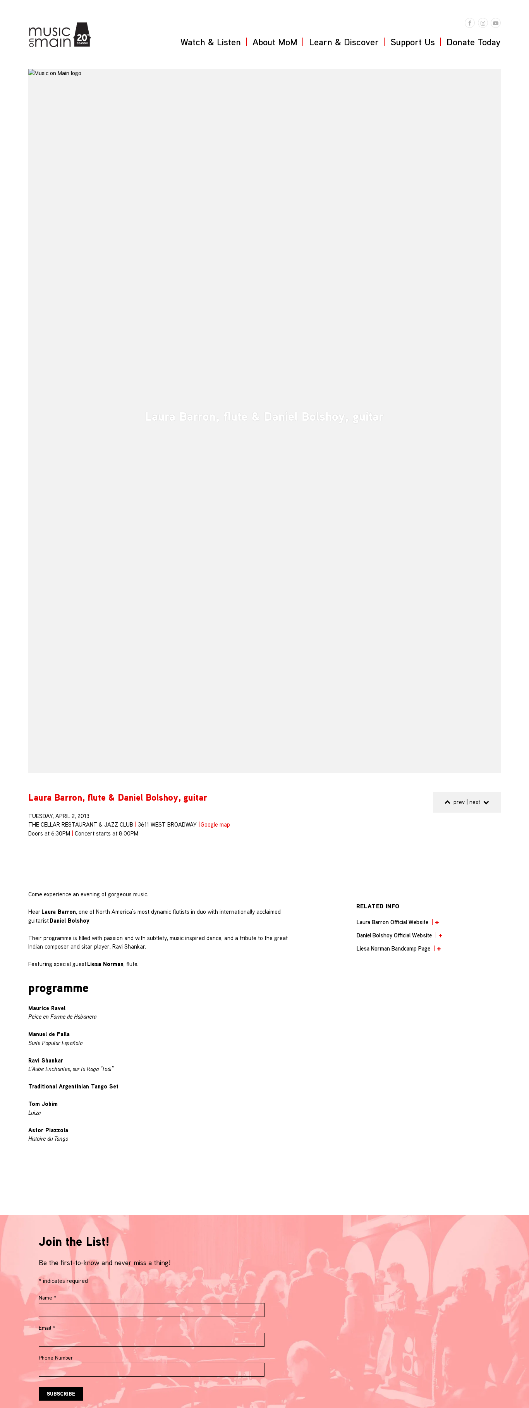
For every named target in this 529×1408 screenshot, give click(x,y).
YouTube (496, 23)
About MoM (274, 42)
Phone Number (56, 1357)
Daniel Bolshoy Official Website (394, 935)
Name (48, 1297)
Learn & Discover (344, 42)
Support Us (412, 42)
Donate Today (474, 42)
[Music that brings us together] (60, 34)
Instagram (483, 23)
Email (47, 1327)
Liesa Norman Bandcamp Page (393, 948)
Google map (215, 824)
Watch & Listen (210, 42)
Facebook (470, 23)
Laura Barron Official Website (392, 922)
